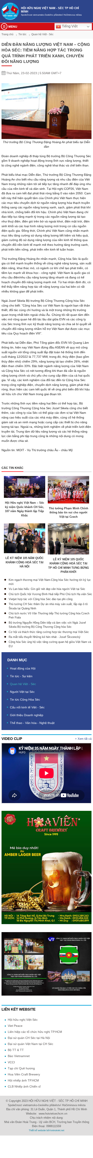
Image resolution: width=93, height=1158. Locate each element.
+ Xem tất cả (83, 738)
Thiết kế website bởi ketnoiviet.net (46, 1130)
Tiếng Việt (69, 26)
